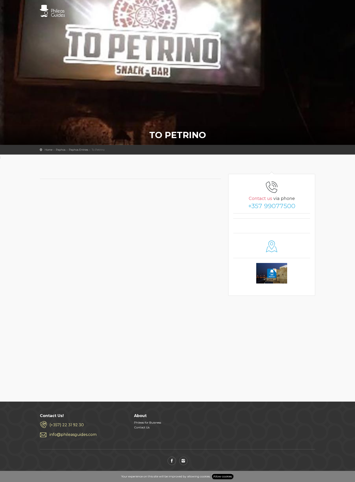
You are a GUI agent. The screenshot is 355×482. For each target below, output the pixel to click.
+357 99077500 (271, 206)
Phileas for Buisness (147, 422)
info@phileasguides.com (73, 434)
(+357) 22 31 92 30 (67, 425)
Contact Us (141, 427)
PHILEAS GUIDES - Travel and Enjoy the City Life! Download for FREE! (52, 11)
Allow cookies (222, 476)
